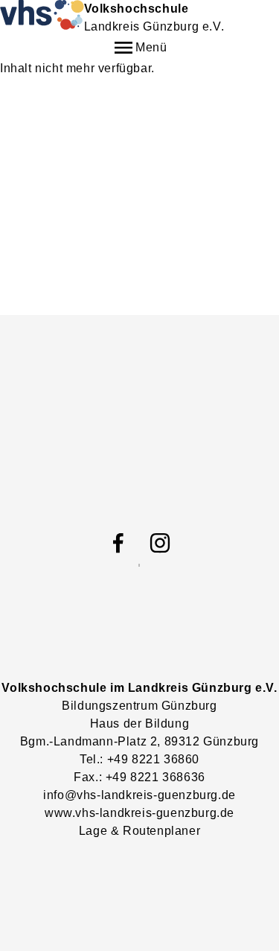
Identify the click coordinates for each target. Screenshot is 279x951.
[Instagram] (160, 543)
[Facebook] (118, 543)
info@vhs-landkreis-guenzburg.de (139, 795)
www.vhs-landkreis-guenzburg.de (139, 813)
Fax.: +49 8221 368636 (139, 777)
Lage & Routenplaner (139, 830)
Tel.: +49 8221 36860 (139, 759)
